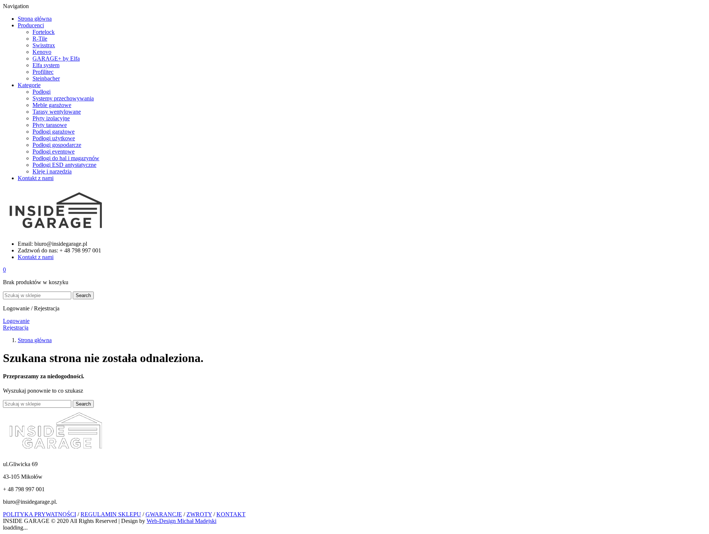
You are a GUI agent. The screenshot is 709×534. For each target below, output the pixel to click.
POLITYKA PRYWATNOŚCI (39, 514)
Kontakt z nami (36, 257)
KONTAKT (231, 514)
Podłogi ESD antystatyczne (64, 165)
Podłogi (41, 92)
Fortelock (43, 32)
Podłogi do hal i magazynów (65, 158)
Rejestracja (15, 327)
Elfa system (45, 65)
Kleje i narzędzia (52, 171)
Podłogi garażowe (53, 131)
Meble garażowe (51, 105)
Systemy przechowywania (63, 98)
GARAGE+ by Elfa (56, 58)
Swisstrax (43, 45)
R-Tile (39, 38)
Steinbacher (46, 78)
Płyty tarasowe (49, 125)
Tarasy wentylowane (56, 111)
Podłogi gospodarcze (56, 145)
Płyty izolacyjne (51, 118)
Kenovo (41, 52)
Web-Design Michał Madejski (181, 521)
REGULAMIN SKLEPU (111, 514)
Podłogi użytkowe (53, 138)
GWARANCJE (163, 514)
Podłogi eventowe (53, 151)
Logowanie (16, 321)
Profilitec (43, 72)
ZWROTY (199, 514)
